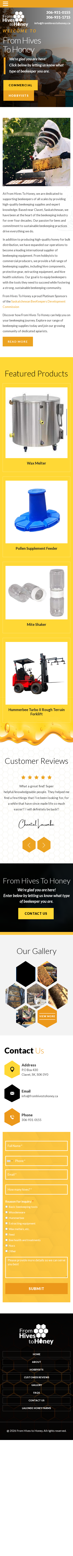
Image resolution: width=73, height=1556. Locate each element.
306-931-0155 (58, 12)
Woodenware (17, 1212)
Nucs (12, 1245)
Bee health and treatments (25, 1240)
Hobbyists (19, 95)
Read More (18, 341)
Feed (12, 1234)
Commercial (20, 85)
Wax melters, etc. (19, 1229)
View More (47, 1016)
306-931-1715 (58, 17)
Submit (36, 1288)
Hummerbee (16, 1217)
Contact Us (36, 913)
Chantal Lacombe (37, 823)
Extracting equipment (22, 1223)
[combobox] (9, 1161)
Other (12, 1251)
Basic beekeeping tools (23, 1206)
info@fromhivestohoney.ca (52, 23)
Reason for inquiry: (19, 1201)
